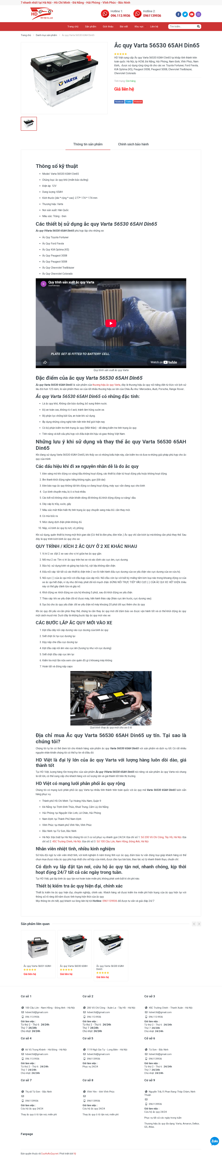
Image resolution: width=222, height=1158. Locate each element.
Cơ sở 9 (149, 1080)
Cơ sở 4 (26, 1038)
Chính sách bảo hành (133, 144)
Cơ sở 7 (26, 1080)
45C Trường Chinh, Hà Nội (66, 841)
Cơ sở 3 (149, 996)
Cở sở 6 (149, 1038)
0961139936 (152, 16)
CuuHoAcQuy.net (50, 1153)
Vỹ (74, 1153)
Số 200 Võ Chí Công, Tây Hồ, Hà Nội (161, 837)
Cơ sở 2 (88, 996)
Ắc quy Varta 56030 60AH (73, 966)
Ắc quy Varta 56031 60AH (37, 966)
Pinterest (138, 102)
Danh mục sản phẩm (46, 35)
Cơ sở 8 (88, 1080)
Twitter (129, 102)
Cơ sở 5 (88, 1038)
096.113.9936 (120, 16)
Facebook (119, 102)
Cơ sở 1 (26, 996)
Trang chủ (26, 35)
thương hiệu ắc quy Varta (106, 384)
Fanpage (27, 1134)
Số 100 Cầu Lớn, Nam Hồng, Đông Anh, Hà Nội (123, 841)
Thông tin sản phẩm (88, 144)
